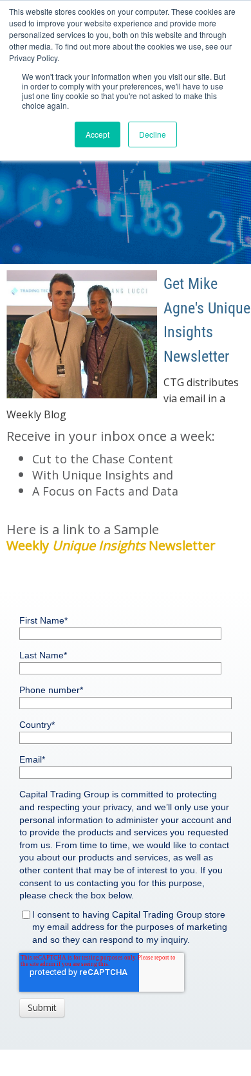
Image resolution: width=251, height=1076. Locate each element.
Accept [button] (97, 134)
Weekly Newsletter (111, 545)
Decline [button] (152, 134)
